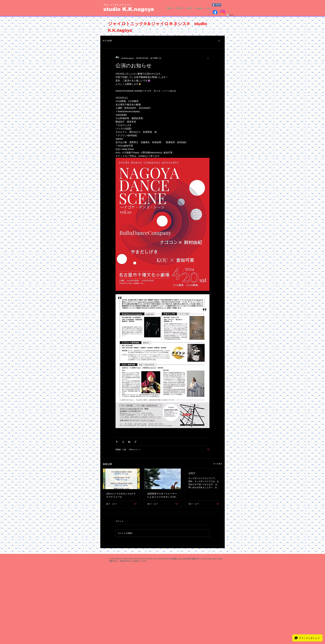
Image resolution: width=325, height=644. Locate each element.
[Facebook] (215, 12)
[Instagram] (223, 12)
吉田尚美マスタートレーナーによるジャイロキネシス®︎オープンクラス (162, 495)
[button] (219, 41)
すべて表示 (217, 464)
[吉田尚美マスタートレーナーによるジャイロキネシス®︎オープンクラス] (162, 479)
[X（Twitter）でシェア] (123, 442)
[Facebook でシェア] (117, 442)
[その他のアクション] (207, 58)
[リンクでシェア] (135, 442)
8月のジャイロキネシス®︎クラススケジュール (121, 495)
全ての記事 (107, 41)
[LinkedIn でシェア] (129, 442)
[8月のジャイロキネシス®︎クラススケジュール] (121, 479)
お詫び (191, 473)
